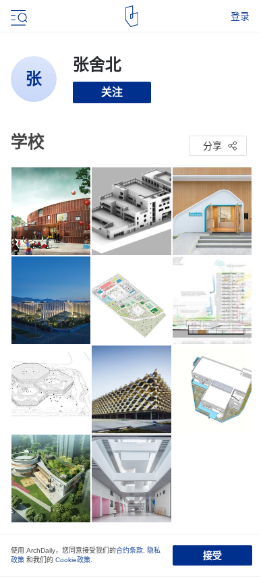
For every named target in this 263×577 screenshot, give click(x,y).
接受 (212, 555)
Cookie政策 (72, 560)
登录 (240, 16)
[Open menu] (17, 16)
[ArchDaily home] (131, 16)
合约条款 (129, 550)
